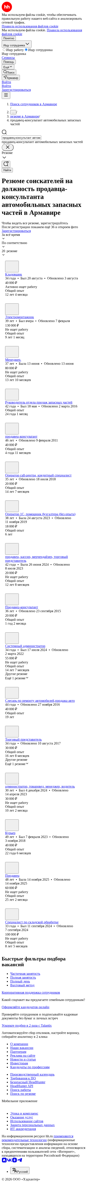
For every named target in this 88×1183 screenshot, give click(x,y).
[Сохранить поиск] (6, 164)
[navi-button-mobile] (6, 95)
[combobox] (21, 138)
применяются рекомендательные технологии (37, 1138)
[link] (9, 72)
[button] (6, 82)
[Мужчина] (12, 266)
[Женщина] (12, 352)
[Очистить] (8, 147)
